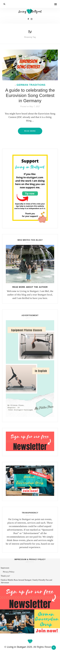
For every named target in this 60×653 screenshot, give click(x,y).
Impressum (5, 568)
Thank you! (5, 576)
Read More (30, 131)
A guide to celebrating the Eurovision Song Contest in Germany (30, 95)
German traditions (31, 85)
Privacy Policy (8, 572)
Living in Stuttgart (16, 647)
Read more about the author (30, 287)
